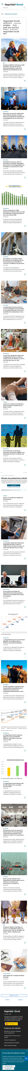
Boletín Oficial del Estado (10, 1045)
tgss (4, 33)
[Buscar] (24, 7)
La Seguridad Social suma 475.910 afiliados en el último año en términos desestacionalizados (14, 641)
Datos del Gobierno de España (11, 1042)
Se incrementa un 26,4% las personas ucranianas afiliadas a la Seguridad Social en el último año (14, 452)
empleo (6, 25)
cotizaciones (17, 23)
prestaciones (14, 29)
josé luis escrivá (11, 27)
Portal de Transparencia (10, 1040)
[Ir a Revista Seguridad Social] (16, 4)
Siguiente (20, 999)
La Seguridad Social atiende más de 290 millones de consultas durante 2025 (13, 785)
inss (15, 25)
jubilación (6, 29)
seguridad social (11, 31)
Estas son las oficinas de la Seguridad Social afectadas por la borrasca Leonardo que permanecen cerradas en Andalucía (13, 882)
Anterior (7, 999)
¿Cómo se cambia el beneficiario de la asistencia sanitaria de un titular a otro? (13, 405)
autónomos (7, 23)
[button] (25, 81)
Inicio (2, 14)
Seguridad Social (11, 21)
